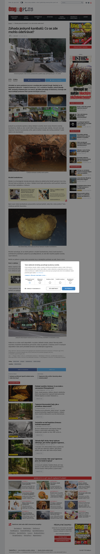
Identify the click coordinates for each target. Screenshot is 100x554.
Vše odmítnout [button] (53, 288)
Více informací (39, 272)
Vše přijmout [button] (68, 288)
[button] (50, 275)
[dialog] (50, 277)
